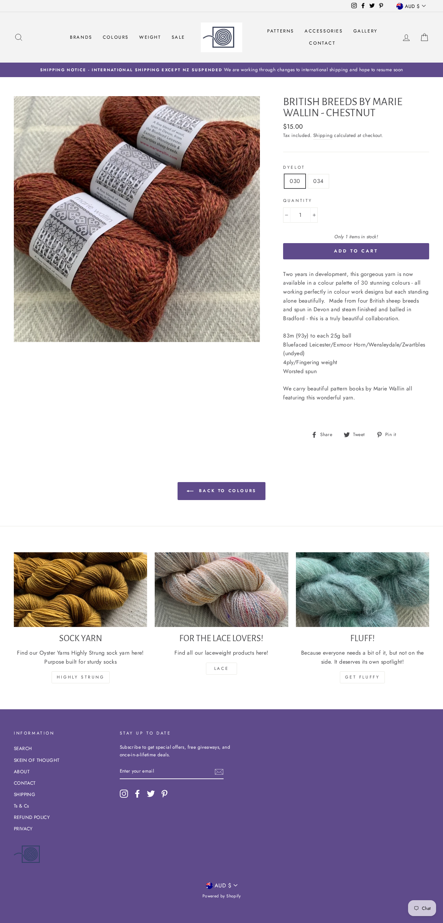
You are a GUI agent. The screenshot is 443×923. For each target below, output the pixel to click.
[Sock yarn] (80, 589)
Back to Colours (226, 490)
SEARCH (23, 748)
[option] (221, 70)
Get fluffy (362, 677)
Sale (178, 37)
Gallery (365, 31)
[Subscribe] (219, 771)
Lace (221, 668)
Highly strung (81, 677)
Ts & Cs (21, 805)
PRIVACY (23, 828)
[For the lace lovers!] (221, 589)
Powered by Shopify (221, 896)
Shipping (323, 135)
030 (295, 181)
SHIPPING (24, 794)
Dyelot (294, 167)
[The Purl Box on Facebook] (137, 794)
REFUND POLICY (32, 817)
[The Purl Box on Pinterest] (164, 794)
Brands (81, 37)
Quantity (298, 200)
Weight (150, 37)
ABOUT (21, 771)
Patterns (280, 31)
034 (318, 181)
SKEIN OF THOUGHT (36, 760)
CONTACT (25, 782)
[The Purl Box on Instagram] (124, 794)
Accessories (324, 31)
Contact (322, 43)
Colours (116, 37)
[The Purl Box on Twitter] (151, 794)
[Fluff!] (362, 589)
